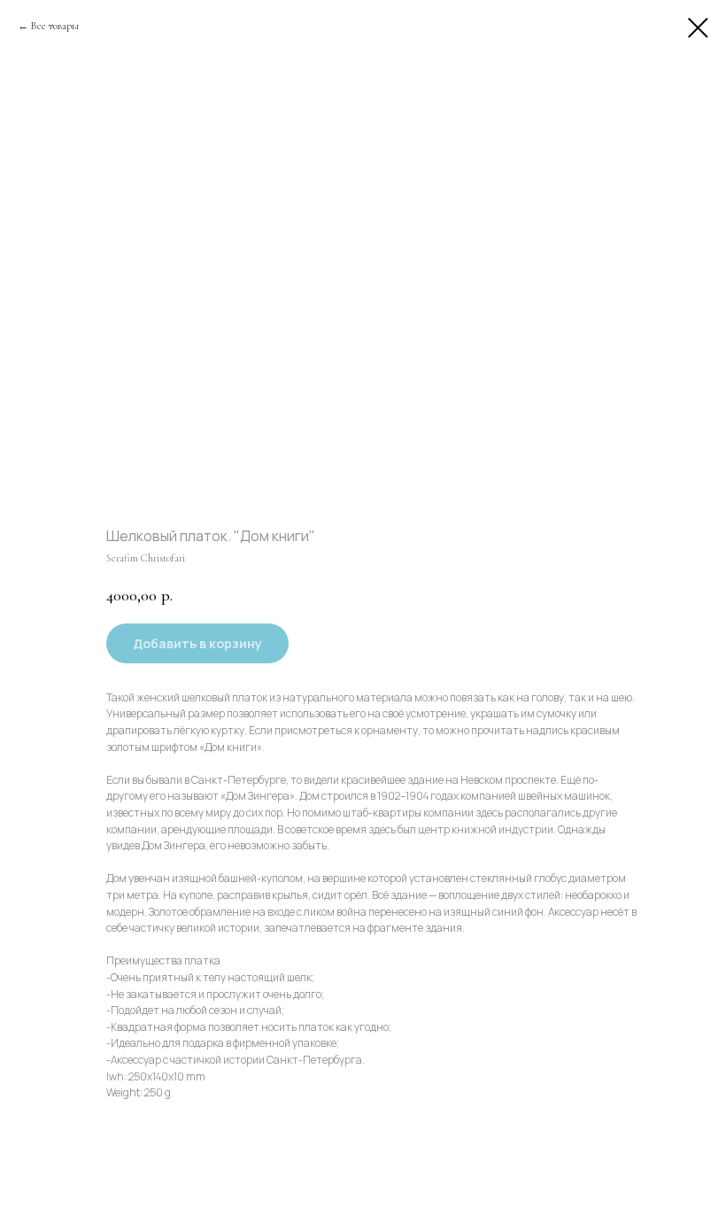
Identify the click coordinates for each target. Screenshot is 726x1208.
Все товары (55, 25)
